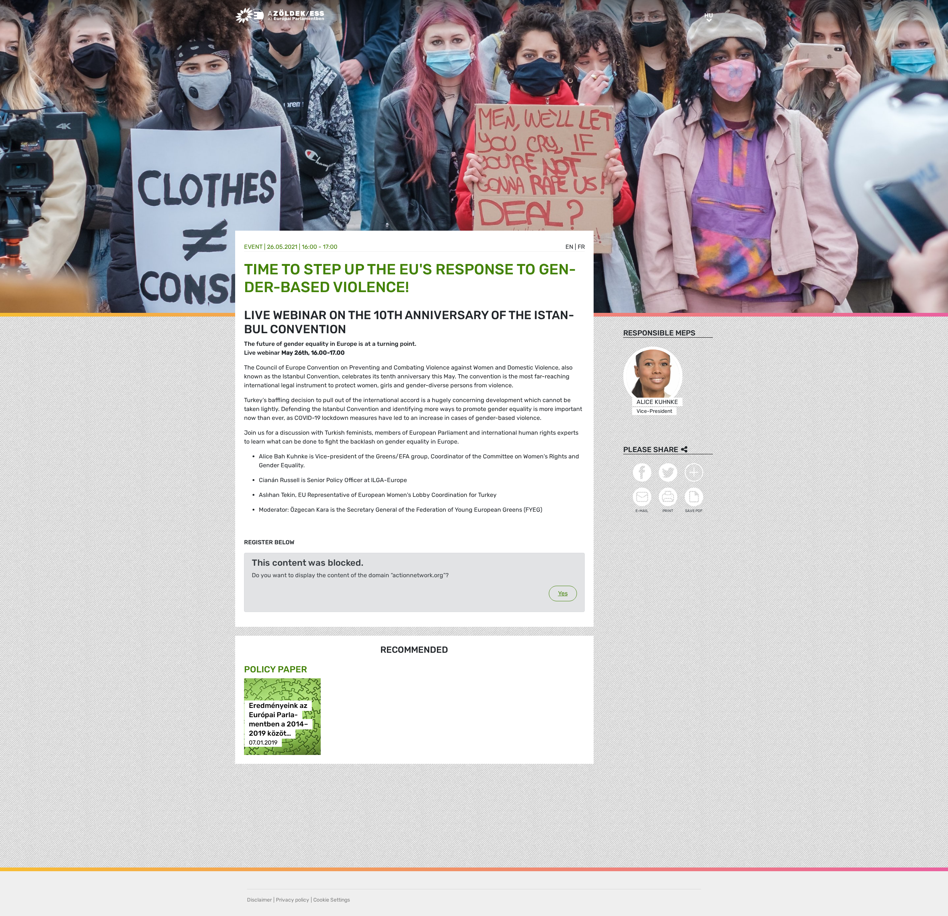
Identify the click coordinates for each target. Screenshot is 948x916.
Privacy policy (292, 900)
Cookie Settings (331, 900)
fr (581, 246)
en (569, 246)
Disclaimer (259, 900)
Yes (563, 593)
